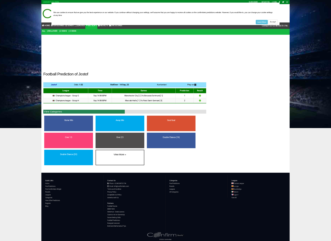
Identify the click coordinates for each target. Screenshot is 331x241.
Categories (58, 25)
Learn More (261, 22)
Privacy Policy (111, 192)
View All (234, 198)
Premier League (239, 183)
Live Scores (116, 25)
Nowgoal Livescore (113, 223)
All (43, 31)
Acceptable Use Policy (114, 195)
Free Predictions (50, 186)
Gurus (70, 25)
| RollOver (52, 31)
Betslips (92, 25)
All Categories (173, 192)
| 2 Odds (63, 31)
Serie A (236, 192)
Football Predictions (113, 220)
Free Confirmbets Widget (53, 189)
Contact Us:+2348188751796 (275, 26)
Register (48, 203)
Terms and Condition (114, 189)
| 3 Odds (72, 31)
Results (104, 25)
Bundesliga (237, 189)
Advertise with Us (113, 198)
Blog (46, 206)
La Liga (236, 186)
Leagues (80, 25)
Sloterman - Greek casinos (115, 212)
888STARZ (111, 209)
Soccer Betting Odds (114, 217)
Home (47, 25)
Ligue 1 (236, 195)
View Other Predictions (52, 200)
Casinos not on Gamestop (116, 215)
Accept (273, 22)
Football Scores (112, 206)
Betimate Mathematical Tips (116, 226)
